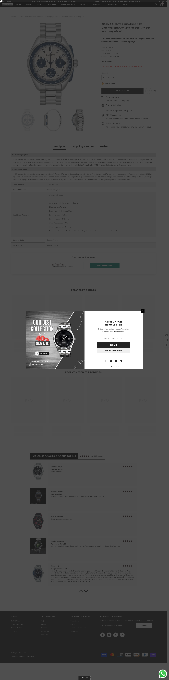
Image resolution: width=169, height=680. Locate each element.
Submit (113, 345)
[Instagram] (111, 361)
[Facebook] (105, 361)
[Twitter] (121, 361)
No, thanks (115, 367)
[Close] (143, 311)
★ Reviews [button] (84, 678)
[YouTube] (116, 361)
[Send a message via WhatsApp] (163, 674)
